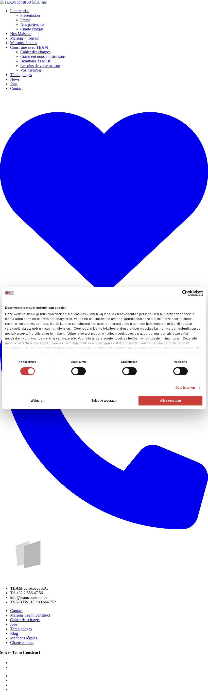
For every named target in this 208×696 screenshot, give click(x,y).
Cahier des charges (35, 52)
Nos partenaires (32, 24)
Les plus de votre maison (40, 65)
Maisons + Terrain (24, 38)
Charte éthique (32, 29)
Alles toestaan (170, 400)
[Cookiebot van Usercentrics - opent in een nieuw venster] (181, 293)
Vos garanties (31, 70)
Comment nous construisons (42, 56)
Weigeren (37, 400)
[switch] (78, 371)
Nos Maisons (20, 33)
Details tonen (185, 387)
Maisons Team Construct (30, 615)
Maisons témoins (23, 43)
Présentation (30, 15)
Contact (16, 88)
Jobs (13, 84)
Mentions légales (23, 638)
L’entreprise (19, 11)
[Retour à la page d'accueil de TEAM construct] (23, 2)
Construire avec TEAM (29, 47)
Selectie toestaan (103, 400)
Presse (25, 20)
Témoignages (21, 75)
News (15, 79)
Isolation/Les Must (35, 61)
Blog (14, 633)
